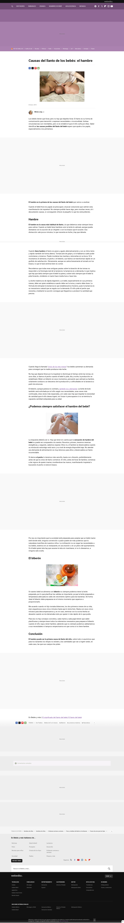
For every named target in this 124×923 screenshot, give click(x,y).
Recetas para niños (17, 850)
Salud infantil (33, 843)
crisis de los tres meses (57, 367)
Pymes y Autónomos (106, 887)
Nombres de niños (28, 831)
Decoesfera (89, 887)
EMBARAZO (32, 6)
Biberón (63, 723)
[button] (39, 112)
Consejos (86, 48)
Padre (49, 48)
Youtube (112, 6)
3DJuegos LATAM (31, 907)
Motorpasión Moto (76, 887)
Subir (107, 876)
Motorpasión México (76, 907)
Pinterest (95, 6)
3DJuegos (29, 885)
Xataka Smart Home (17, 892)
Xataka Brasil (15, 909)
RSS (85, 859)
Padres (31, 856)
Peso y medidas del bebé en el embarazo (76, 831)
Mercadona (78, 48)
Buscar (109, 868)
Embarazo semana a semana (56, 831)
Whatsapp (65, 48)
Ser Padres (39, 723)
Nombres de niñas (41, 831)
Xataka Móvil (15, 887)
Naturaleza (86, 723)
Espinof (43, 887)
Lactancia (49, 843)
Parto (13, 847)
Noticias (14, 843)
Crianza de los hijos (35, 850)
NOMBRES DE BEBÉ (55, 6)
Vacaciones (57, 48)
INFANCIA (82, 6)
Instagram (108, 6)
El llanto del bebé (75, 717)
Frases (92, 48)
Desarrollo (50, 847)
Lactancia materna (74, 723)
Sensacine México (46, 907)
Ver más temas (16, 860)
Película (44, 48)
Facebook (99, 6)
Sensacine (44, 885)
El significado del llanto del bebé (55, 717)
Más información (63, 921)
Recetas (37, 48)
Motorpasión (74, 885)
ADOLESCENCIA (70, 6)
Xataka (13, 885)
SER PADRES (20, 6)
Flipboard (105, 6)
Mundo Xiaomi (15, 895)
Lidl (71, 48)
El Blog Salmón (105, 885)
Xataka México (15, 907)
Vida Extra (29, 887)
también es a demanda (68, 389)
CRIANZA (42, 6)
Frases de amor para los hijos (97, 831)
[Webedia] (108, 1)
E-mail (38, 68)
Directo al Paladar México (60, 907)
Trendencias (89, 885)
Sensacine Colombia (46, 909)
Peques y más (51, 856)
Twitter (102, 6)
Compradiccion (90, 890)
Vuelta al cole (28, 48)
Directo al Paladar (60, 885)
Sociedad (14, 856)
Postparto (32, 847)
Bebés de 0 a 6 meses (51, 723)
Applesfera (14, 890)
